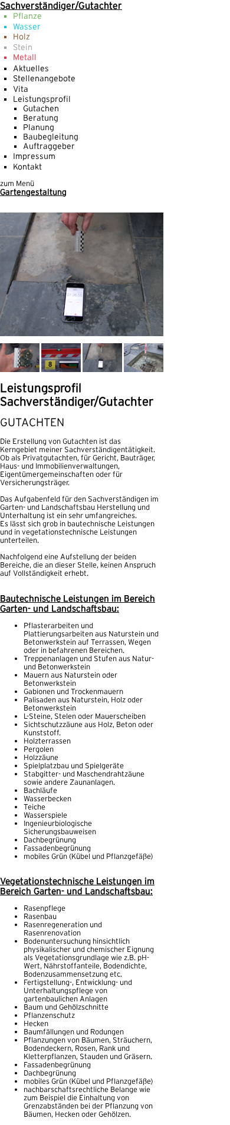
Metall (25, 57)
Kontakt (27, 166)
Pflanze (27, 16)
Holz (21, 36)
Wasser (27, 26)
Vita (20, 89)
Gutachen (41, 108)
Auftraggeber (49, 146)
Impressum (34, 156)
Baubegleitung (50, 136)
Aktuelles (31, 68)
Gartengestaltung (33, 192)
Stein (22, 47)
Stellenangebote (44, 78)
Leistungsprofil (42, 99)
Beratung (40, 117)
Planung (38, 127)
